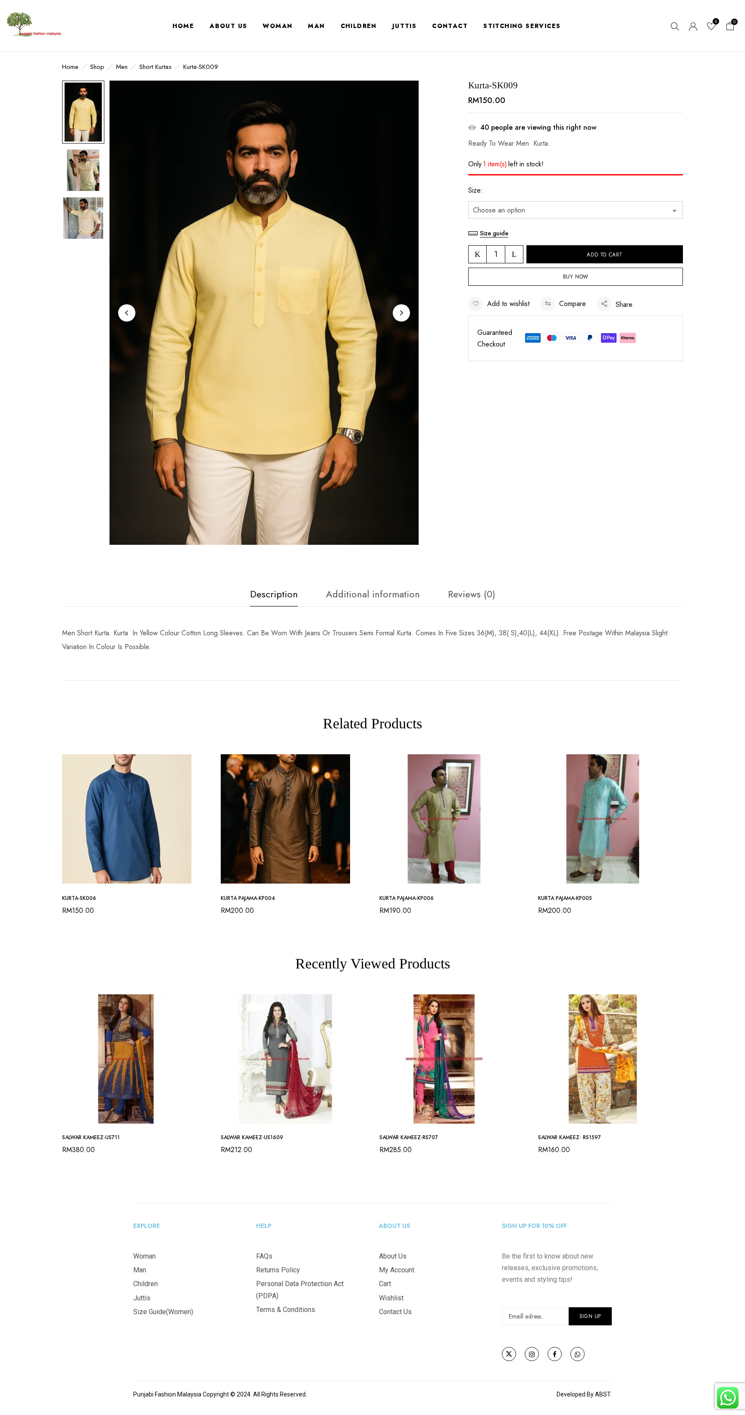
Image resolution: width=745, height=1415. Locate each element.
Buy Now (575, 277)
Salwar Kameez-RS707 (408, 1137)
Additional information (373, 594)
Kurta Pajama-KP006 (406, 898)
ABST (602, 1394)
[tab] (274, 596)
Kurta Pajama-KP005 (565, 898)
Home (70, 67)
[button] (730, 27)
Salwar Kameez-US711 (91, 1137)
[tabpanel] (135, 837)
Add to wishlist (508, 304)
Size (474, 190)
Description (274, 594)
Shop (97, 67)
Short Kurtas (155, 67)
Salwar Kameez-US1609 (252, 1137)
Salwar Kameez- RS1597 (569, 1137)
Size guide (494, 233)
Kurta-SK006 (79, 898)
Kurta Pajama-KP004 (248, 898)
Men (122, 67)
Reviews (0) (471, 594)
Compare (572, 304)
